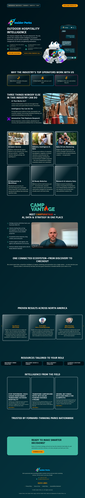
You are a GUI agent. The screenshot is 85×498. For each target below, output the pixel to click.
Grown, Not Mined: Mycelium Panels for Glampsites (65, 396)
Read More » (11, 407)
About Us (32, 5)
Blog (38, 5)
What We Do (19, 5)
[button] (1, 326)
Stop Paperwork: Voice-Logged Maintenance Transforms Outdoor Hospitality (18, 397)
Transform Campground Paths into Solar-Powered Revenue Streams (42, 397)
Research (25, 5)
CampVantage (11, 5)
